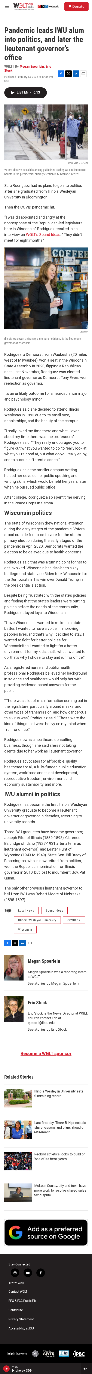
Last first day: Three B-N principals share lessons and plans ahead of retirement (60, 1127)
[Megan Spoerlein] (14, 968)
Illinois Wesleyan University (37, 920)
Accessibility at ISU (21, 1328)
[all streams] (86, 1368)
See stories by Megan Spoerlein (53, 983)
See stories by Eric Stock (47, 1029)
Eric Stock (37, 1002)
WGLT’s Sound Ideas (43, 234)
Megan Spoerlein (32, 66)
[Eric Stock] (14, 1009)
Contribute (16, 1310)
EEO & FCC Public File (23, 1300)
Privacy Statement (21, 1319)
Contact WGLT (18, 1291)
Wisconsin (25, 929)
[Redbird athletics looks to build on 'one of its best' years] (18, 1161)
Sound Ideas (54, 910)
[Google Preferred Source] (46, 1232)
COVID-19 (73, 920)
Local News (26, 910)
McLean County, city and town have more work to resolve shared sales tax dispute (60, 1190)
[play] (6, 1369)
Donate (78, 6)
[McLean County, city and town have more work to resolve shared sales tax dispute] (18, 1192)
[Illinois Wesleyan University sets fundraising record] (18, 1098)
